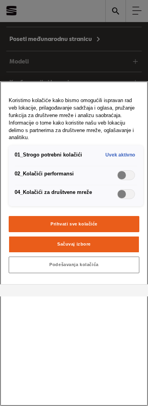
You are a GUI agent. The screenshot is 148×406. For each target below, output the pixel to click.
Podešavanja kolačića (73, 264)
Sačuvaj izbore (74, 244)
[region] (74, 243)
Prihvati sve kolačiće (74, 224)
